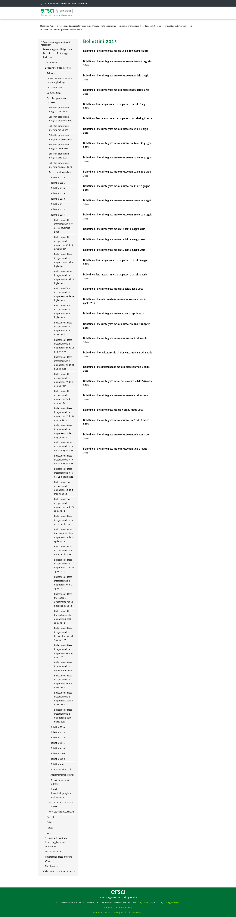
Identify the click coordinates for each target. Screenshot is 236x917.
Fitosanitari (44, 26)
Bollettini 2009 (58, 753)
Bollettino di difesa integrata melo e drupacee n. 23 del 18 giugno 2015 (64, 362)
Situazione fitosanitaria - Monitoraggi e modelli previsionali (56, 842)
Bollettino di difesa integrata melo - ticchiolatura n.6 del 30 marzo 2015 (63, 634)
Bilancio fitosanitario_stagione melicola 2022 (61, 793)
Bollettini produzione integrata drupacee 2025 (60, 137)
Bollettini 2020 (58, 188)
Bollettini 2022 (58, 177)
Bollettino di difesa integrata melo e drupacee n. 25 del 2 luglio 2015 (63, 328)
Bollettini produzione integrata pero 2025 (59, 155)
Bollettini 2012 (58, 737)
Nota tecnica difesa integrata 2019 (58, 858)
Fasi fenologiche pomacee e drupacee (62, 804)
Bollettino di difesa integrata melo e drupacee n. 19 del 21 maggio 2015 (64, 431)
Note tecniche (51, 866)
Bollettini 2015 (58, 214)
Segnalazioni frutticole (61, 769)
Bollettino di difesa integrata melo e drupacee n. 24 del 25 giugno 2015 (64, 345)
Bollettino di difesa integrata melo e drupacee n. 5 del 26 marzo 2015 (63, 651)
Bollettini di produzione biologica (59, 871)
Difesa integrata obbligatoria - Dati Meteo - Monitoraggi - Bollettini (120, 26)
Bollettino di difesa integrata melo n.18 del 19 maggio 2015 (63, 446)
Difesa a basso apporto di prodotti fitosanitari (70, 26)
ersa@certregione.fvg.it (169, 902)
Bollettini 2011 (58, 742)
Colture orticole (54, 92)
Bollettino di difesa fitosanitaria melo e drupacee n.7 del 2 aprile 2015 (63, 617)
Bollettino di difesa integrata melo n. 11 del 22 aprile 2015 (63, 550)
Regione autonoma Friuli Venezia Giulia (66, 3)
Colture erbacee (54, 87)
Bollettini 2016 (58, 209)
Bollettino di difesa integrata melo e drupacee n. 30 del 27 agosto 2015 (64, 243)
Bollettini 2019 (58, 193)
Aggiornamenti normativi (62, 774)
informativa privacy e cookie (106, 912)
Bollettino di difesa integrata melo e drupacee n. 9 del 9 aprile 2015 (63, 582)
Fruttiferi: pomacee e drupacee (56, 100)
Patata (50, 827)
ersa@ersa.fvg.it (144, 902)
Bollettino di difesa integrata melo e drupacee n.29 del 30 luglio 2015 (64, 260)
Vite (49, 832)
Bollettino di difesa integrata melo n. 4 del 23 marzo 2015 (63, 666)
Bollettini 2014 (58, 726)
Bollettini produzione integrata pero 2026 (59, 109)
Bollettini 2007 (58, 764)
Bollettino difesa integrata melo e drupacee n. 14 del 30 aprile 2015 (64, 505)
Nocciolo (51, 817)
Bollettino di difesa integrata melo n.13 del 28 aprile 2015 (63, 520)
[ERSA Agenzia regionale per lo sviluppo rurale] (56, 11)
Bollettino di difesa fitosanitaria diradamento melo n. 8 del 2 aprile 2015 (64, 599)
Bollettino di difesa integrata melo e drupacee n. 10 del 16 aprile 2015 (64, 565)
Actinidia (51, 73)
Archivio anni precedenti (60, 29)
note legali (125, 912)
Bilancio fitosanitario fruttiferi (60, 782)
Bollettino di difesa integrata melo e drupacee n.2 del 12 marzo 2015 (63, 698)
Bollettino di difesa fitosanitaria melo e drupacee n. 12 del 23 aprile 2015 (64, 535)
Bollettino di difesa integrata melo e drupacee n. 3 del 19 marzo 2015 (63, 681)
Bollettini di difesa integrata (161, 26)
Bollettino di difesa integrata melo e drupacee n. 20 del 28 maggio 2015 (64, 414)
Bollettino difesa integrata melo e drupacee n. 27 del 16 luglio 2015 (64, 294)
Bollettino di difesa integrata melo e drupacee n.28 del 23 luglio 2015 (64, 277)
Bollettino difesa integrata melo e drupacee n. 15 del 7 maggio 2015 (63, 488)
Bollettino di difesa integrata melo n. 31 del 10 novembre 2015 (63, 226)
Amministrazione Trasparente (118, 907)
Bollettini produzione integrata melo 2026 (59, 127)
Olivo (49, 822)
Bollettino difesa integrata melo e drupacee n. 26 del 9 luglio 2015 (63, 311)
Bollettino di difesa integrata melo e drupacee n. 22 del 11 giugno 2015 (64, 380)
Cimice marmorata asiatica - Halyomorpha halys (60, 80)
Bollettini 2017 (58, 204)
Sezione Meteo (52, 62)
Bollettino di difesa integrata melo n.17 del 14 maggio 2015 (63, 459)
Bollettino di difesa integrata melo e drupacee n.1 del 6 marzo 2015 (63, 715)
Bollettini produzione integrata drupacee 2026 (60, 118)
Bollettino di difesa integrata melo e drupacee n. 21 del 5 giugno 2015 (63, 397)
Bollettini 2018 (58, 198)
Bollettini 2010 (58, 748)
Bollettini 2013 (58, 732)
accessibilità (137, 912)
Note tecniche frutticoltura (61, 811)
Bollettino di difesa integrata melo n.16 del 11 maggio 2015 (63, 472)
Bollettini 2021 (58, 182)
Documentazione (53, 851)
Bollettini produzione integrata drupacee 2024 (60, 164)
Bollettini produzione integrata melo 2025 (59, 146)
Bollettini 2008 (58, 758)
